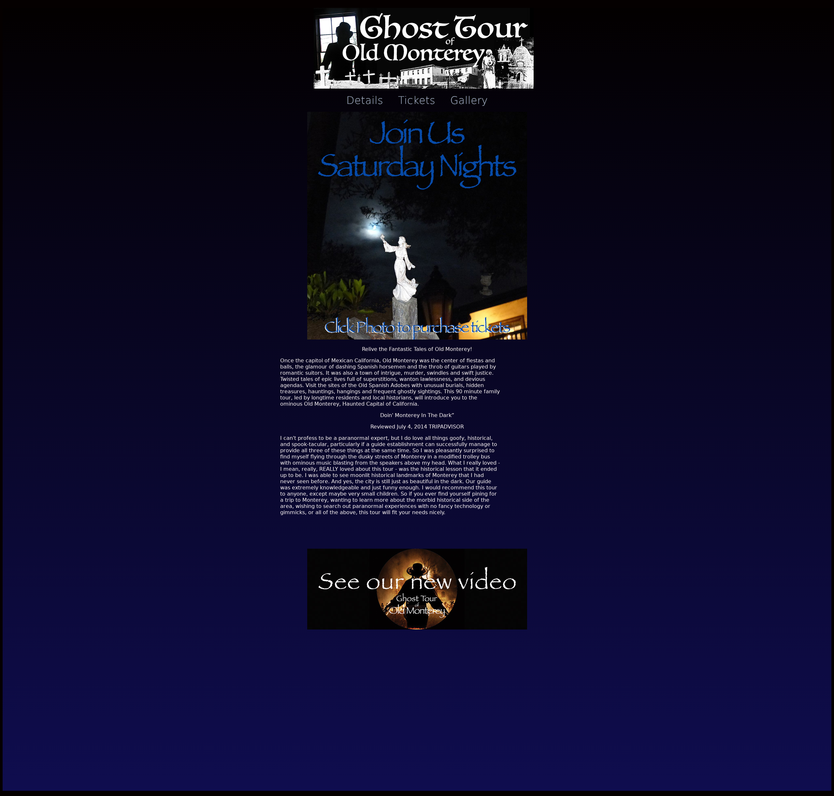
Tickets (416, 100)
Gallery (469, 100)
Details (364, 100)
